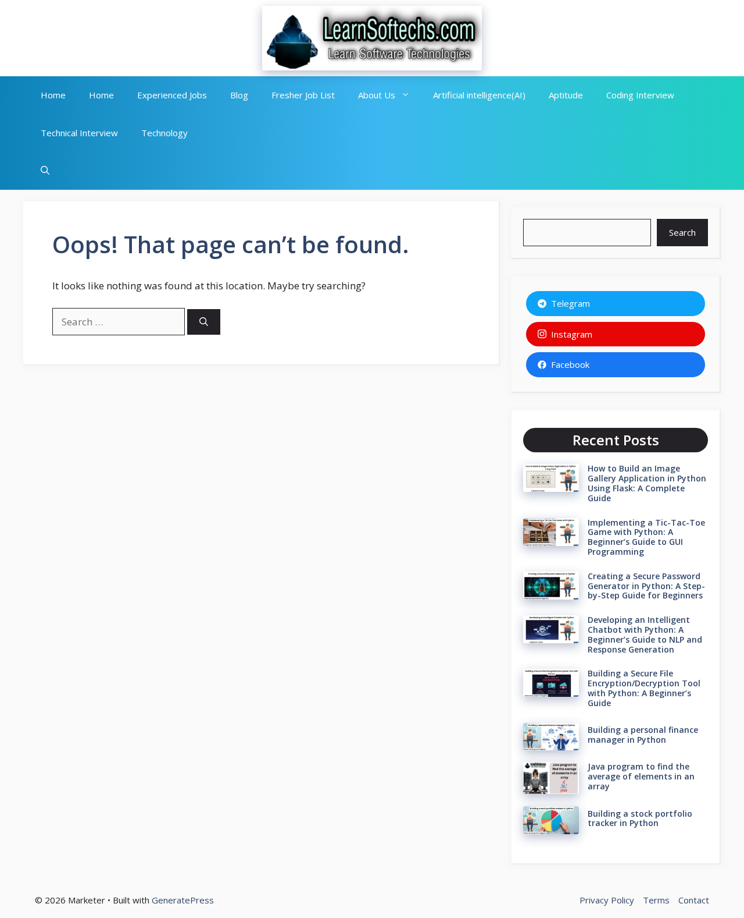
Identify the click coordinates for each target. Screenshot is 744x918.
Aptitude (566, 95)
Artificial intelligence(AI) (479, 95)
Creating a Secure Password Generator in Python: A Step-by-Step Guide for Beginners (646, 585)
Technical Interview (79, 133)
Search (682, 232)
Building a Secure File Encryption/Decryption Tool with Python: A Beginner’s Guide (644, 688)
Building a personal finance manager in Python (643, 734)
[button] (45, 171)
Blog (239, 95)
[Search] (203, 322)
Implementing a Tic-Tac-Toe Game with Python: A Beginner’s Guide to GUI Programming (646, 537)
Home (53, 95)
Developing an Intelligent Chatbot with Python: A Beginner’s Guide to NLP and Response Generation (645, 634)
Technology (164, 133)
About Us (376, 95)
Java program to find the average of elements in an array (641, 776)
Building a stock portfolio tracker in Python (640, 818)
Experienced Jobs (172, 95)
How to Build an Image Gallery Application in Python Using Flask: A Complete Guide (647, 483)
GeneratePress (183, 900)
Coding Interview (640, 95)
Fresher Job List (303, 95)
